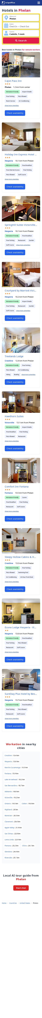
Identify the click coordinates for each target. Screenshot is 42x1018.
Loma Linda (9, 839)
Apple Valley (10, 827)
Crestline (9, 360)
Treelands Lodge (14, 356)
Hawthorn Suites (14, 416)
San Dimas (9, 833)
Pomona (8, 845)
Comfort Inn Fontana (17, 486)
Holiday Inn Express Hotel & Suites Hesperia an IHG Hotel (21, 154)
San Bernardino (11, 785)
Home (4, 903)
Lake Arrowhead (11, 779)
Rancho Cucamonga (13, 767)
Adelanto (8, 791)
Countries (13, 903)
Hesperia (9, 161)
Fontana (9, 493)
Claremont (9, 821)
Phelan (35, 903)
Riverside (8, 858)
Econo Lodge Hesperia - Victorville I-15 (21, 627)
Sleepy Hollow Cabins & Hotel (21, 557)
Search (22, 40)
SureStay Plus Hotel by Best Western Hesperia (21, 693)
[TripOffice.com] (8, 2)
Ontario (8, 803)
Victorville (10, 422)
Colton (24, 803)
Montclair (9, 815)
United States (25, 903)
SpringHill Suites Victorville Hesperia (21, 224)
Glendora (8, 852)
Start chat (21, 888)
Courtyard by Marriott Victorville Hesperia (21, 290)
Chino (24, 845)
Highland (8, 809)
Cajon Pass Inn (13, 80)
